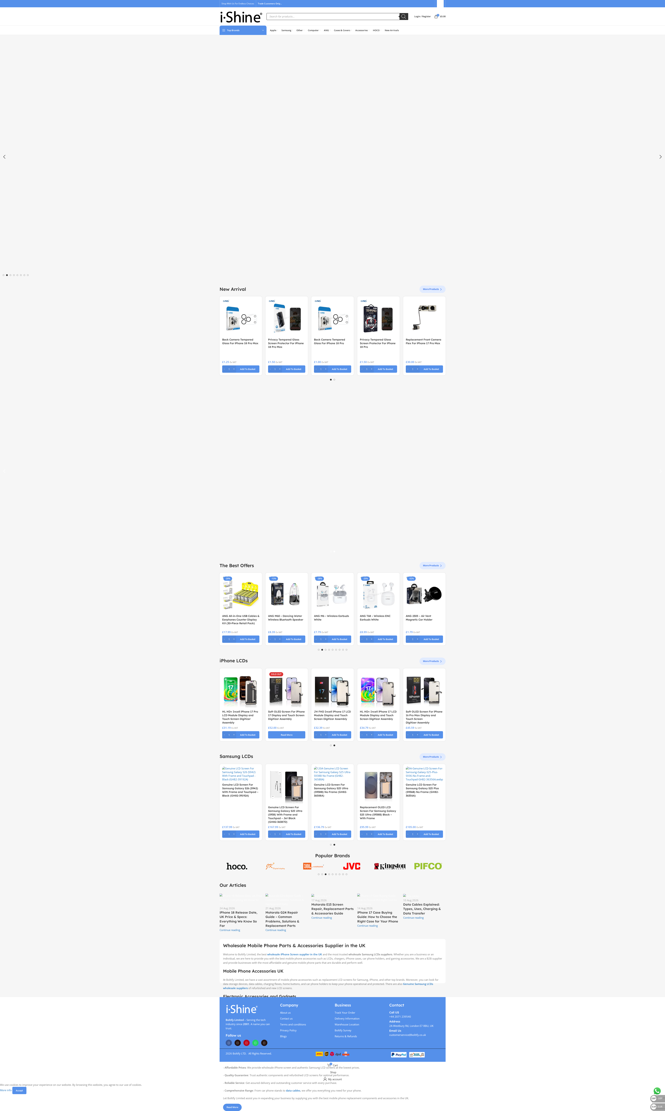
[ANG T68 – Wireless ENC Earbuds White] (332, 594)
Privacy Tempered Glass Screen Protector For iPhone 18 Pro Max (286, 343)
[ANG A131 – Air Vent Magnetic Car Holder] (424, 594)
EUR (657, 1106)
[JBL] (313, 866)
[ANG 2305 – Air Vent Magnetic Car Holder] (378, 594)
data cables (293, 1090)
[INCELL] (275, 866)
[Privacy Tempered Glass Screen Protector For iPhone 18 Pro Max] (286, 317)
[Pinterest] (246, 1043)
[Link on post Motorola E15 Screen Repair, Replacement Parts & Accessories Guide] (333, 907)
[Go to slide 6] (21, 275)
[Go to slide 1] (3, 275)
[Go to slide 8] (28, 275)
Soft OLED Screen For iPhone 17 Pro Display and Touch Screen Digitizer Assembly (378, 715)
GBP (657, 1098)
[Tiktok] (264, 1043)
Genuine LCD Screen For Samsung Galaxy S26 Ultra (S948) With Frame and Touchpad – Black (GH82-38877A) (285, 815)
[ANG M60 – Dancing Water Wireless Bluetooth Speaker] (240, 594)
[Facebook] (229, 1043)
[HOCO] (237, 866)
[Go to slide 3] (10, 275)
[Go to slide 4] (14, 275)
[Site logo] (241, 16)
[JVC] (352, 866)
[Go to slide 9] (346, 650)
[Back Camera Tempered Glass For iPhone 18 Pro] (332, 317)
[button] (4, 157)
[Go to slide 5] (17, 275)
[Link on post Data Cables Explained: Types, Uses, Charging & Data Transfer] (424, 907)
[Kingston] (390, 866)
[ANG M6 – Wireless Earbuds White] (286, 594)
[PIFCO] (428, 866)
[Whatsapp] (255, 1043)
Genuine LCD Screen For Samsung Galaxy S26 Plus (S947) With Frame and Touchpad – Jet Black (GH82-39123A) (376, 815)
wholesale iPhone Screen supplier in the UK (294, 954)
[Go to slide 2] (7, 275)
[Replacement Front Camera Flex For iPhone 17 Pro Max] (424, 317)
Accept (19, 1090)
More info (6, 1090)
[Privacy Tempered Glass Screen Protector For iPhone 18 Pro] (378, 317)
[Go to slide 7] (24, 275)
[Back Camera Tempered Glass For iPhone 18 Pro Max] (240, 317)
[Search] (404, 16)
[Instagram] (238, 1043)
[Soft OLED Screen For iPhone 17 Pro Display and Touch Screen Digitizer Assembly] (378, 689)
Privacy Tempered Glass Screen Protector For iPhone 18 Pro (378, 343)
